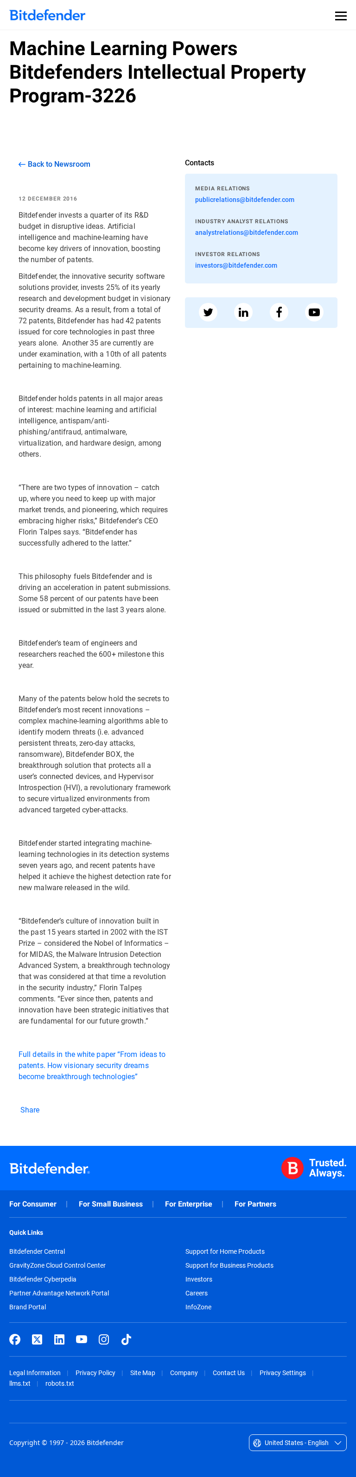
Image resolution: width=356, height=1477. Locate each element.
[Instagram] (103, 1339)
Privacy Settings (283, 1372)
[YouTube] (81, 1339)
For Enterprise (188, 1204)
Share (29, 1109)
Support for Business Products (229, 1265)
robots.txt (59, 1383)
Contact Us (229, 1372)
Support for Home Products (225, 1251)
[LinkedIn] (59, 1339)
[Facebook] (14, 1339)
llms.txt (20, 1383)
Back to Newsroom (59, 164)
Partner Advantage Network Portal (59, 1293)
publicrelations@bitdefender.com (244, 199)
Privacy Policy (95, 1372)
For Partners (255, 1204)
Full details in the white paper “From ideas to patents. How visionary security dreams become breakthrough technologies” (92, 1065)
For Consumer (33, 1204)
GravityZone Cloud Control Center (57, 1265)
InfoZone (198, 1307)
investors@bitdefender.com (236, 265)
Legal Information (35, 1372)
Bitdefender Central (37, 1251)
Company (184, 1372)
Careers (196, 1293)
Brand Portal (27, 1307)
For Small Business (111, 1204)
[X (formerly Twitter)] (37, 1339)
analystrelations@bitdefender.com (246, 232)
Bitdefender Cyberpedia (42, 1279)
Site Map (142, 1372)
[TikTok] (126, 1339)
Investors (198, 1279)
